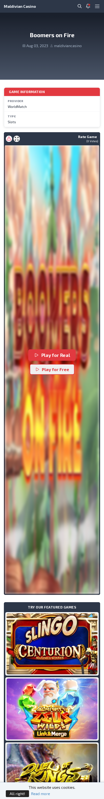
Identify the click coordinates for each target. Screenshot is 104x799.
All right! (17, 793)
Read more (40, 793)
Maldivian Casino (20, 6)
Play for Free (55, 369)
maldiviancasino (68, 45)
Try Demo (52, 644)
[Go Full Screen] (17, 139)
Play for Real (55, 355)
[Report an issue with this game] (9, 139)
